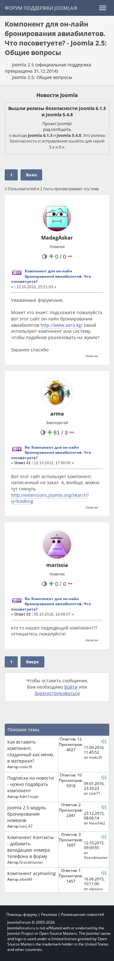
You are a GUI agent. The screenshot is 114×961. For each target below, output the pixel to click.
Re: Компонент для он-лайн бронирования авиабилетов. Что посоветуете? (51, 452)
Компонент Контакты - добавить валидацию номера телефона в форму (30, 846)
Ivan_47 (26, 826)
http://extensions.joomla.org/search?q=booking (50, 498)
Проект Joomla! (57, 123)
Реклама (49, 914)
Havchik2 (97, 822)
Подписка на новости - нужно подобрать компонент (30, 784)
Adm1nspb (28, 796)
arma (57, 413)
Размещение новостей (82, 914)
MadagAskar (57, 237)
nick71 (94, 793)
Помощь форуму (21, 914)
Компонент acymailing (31, 873)
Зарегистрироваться (57, 693)
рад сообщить (57, 129)
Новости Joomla (57, 95)
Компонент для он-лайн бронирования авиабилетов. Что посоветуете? (51, 276)
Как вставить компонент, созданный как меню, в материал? (30, 751)
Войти (71, 687)
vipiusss (96, 888)
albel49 (25, 879)
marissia (57, 565)
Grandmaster (31, 862)
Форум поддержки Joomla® (41, 8)
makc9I (25, 766)
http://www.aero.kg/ (62, 325)
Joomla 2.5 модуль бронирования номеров (26, 814)
